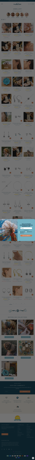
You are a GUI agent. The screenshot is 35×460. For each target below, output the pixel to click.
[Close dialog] (1, 220)
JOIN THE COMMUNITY (26, 235)
